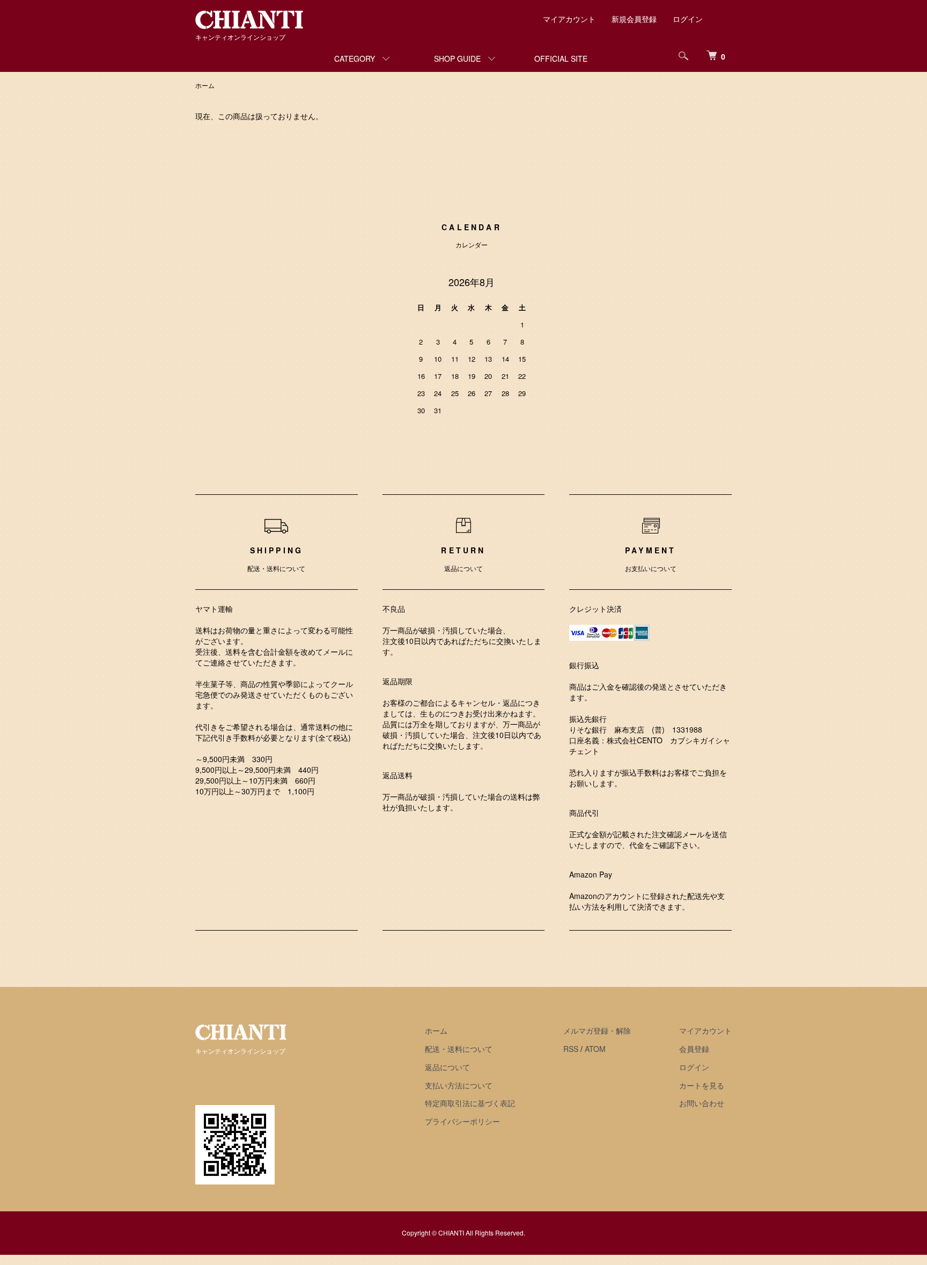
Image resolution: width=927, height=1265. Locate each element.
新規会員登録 (634, 18)
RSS (570, 1048)
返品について (447, 1067)
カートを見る (701, 1085)
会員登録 (694, 1048)
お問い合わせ (701, 1103)
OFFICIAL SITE (560, 58)
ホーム (205, 85)
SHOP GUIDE (457, 58)
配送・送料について (458, 1048)
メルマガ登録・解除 (597, 1030)
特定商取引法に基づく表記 (470, 1103)
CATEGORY (354, 58)
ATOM (595, 1048)
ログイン (688, 18)
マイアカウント (569, 18)
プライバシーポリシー (462, 1121)
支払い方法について (458, 1085)
